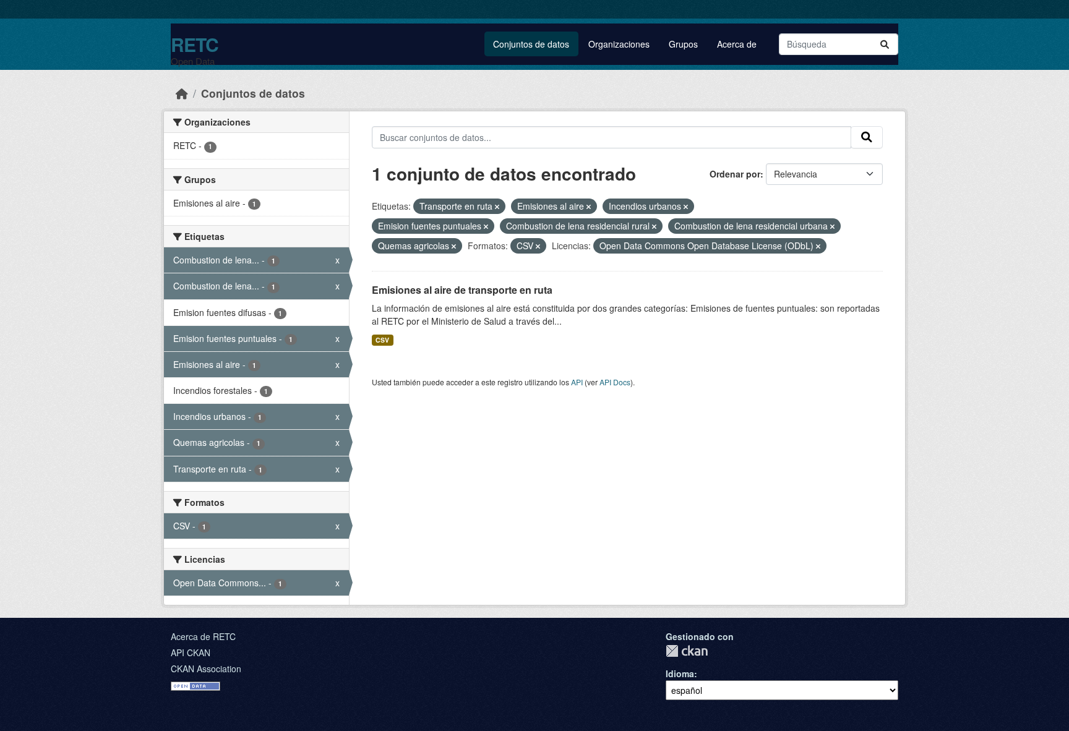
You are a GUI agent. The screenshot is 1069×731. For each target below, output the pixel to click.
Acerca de (737, 44)
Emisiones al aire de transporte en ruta (462, 290)
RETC (194, 44)
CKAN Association (206, 668)
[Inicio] (182, 93)
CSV (382, 339)
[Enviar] (884, 44)
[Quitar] (497, 207)
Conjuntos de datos (531, 44)
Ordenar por (735, 174)
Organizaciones (619, 44)
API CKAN (190, 652)
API (577, 382)
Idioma (680, 673)
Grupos (683, 44)
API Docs (614, 382)
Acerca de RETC (203, 636)
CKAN (687, 650)
